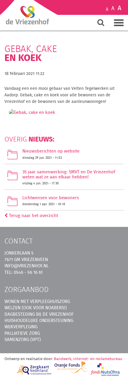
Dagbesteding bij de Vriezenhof (39, 314)
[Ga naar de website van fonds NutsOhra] (105, 369)
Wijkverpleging (21, 326)
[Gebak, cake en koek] (32, 114)
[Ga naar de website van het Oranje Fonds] (70, 367)
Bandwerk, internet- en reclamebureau (88, 359)
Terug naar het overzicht (33, 215)
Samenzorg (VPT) (22, 339)
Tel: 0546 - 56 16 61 (23, 272)
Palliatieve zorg (22, 333)
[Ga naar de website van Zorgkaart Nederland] (34, 370)
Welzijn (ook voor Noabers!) (35, 307)
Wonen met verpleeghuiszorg (37, 301)
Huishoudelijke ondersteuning (38, 320)
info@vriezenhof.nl (26, 265)
